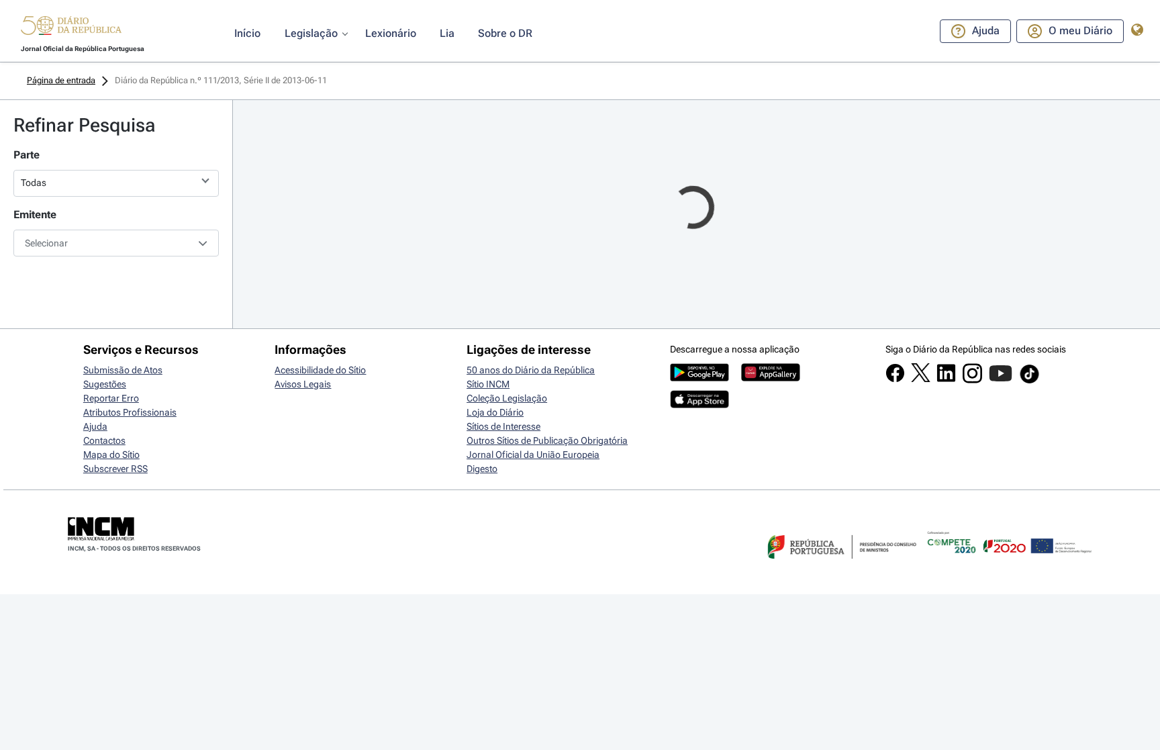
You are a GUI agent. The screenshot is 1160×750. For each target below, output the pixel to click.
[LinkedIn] (946, 379)
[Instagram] (972, 380)
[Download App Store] (699, 405)
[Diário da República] (71, 28)
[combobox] (116, 243)
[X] (920, 378)
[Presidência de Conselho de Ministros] (840, 566)
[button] (71, 27)
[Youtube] (1000, 380)
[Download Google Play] (699, 378)
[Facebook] (895, 379)
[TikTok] (1029, 381)
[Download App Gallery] (770, 378)
